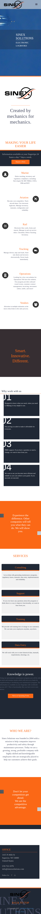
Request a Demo (20, 162)
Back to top (20, 902)
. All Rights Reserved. (26, 908)
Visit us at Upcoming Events (20, 696)
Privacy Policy (20, 912)
